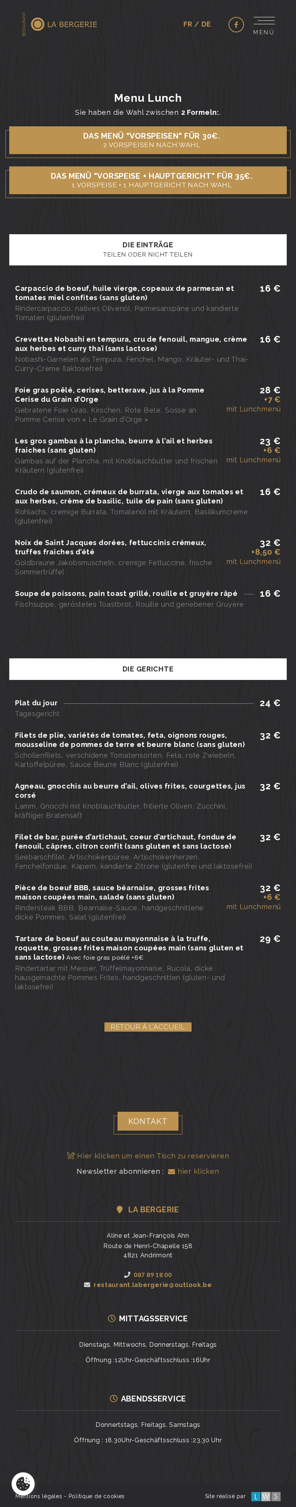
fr (187, 24)
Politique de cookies (97, 1496)
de (206, 24)
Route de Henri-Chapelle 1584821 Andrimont (147, 1250)
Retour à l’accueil (148, 1027)
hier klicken (197, 1171)
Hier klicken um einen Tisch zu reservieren (152, 1156)
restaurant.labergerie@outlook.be (153, 1285)
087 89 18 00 (153, 1274)
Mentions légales (38, 1496)
